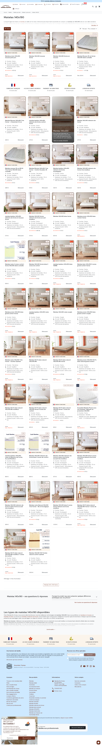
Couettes (32, 696)
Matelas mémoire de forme (36, 705)
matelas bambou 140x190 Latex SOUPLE (39, 312)
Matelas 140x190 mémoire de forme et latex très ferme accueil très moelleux (62, 457)
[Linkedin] (94, 666)
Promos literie (33, 690)
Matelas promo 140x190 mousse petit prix (12, 56)
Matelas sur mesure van (35, 713)
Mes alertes (78, 686)
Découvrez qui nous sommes (14, 660)
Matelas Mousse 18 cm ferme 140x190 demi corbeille (86, 56)
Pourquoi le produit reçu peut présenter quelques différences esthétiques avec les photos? (71, 597)
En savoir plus (13, 90)
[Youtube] (84, 666)
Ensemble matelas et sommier (37, 698)
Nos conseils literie (12, 685)
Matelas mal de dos (34, 711)
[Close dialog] (35, 718)
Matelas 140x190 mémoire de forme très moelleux (86, 169)
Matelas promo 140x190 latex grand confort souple (86, 312)
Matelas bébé (33, 683)
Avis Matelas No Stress (13, 688)
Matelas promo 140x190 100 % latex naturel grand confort (86, 360)
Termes (23, 665)
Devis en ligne (10, 686)
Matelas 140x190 (34, 701)
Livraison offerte (11, 696)
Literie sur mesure (34, 700)
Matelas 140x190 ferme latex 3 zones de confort (38, 265)
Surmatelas (32, 692)
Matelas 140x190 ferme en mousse (61, 56)
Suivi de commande (80, 681)
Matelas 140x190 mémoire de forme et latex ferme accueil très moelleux (14, 506)
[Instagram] (90, 666)
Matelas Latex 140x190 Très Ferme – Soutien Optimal (14, 360)
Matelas (31, 681)
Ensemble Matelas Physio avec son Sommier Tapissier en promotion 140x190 (86, 409)
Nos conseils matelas (12, 690)
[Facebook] (81, 666)
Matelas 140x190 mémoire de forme (86, 121)
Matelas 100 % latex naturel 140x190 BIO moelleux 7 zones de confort (14, 554)
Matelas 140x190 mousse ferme (37, 56)
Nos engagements (12, 694)
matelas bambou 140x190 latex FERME (62, 265)
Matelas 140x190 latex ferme (62, 216)
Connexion (77, 683)
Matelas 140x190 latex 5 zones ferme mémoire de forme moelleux (62, 506)
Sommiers (32, 685)
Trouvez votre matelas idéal (14, 681)
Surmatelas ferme (34, 715)
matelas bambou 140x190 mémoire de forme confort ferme (37, 122)
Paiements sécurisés (12, 700)
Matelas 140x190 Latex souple (62, 312)
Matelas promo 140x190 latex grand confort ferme (14, 312)
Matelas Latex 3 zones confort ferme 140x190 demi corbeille (14, 265)
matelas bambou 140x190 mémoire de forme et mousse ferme (14, 217)
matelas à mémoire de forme (30, 616)
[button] (93, 6)
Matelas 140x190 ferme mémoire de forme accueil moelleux (37, 217)
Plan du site (10, 703)
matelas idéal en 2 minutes (53, 1)
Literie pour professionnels (14, 705)
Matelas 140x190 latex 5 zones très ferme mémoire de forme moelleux (86, 457)
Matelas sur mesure (34, 688)
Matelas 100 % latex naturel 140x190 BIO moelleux (13, 408)
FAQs (8, 683)
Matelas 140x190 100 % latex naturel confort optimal (38, 553)
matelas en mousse (86, 615)
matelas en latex (8, 616)
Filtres (7, 29)
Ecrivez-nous (58, 691)
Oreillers (31, 694)
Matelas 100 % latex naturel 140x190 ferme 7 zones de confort (62, 409)
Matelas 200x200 (34, 709)
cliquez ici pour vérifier (66, 718)
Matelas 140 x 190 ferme (51, 585)
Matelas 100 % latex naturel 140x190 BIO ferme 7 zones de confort (86, 506)
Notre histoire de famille (13, 692)
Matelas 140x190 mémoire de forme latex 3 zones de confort (38, 456)
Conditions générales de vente (15, 698)
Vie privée (17, 665)
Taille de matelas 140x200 (60, 140)
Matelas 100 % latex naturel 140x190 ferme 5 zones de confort (38, 409)
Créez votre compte (80, 685)
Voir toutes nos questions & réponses (86, 602)
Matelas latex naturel (35, 707)
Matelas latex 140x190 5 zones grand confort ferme (86, 265)
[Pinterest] (87, 666)
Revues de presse (11, 701)
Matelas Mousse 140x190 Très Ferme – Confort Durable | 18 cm (38, 170)
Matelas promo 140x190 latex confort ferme (86, 217)
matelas (22, 22)
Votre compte (79, 677)
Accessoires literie (34, 686)
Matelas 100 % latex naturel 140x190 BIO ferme (62, 360)
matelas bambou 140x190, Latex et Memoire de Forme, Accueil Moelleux (14, 457)
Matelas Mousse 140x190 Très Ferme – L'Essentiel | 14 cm (14, 121)
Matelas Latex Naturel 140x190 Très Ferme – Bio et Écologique (39, 505)
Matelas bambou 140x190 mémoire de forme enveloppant (61, 170)
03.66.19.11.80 (58, 688)
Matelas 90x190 (33, 703)
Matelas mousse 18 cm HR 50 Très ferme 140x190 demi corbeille (14, 170)
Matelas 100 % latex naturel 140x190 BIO (38, 360)
